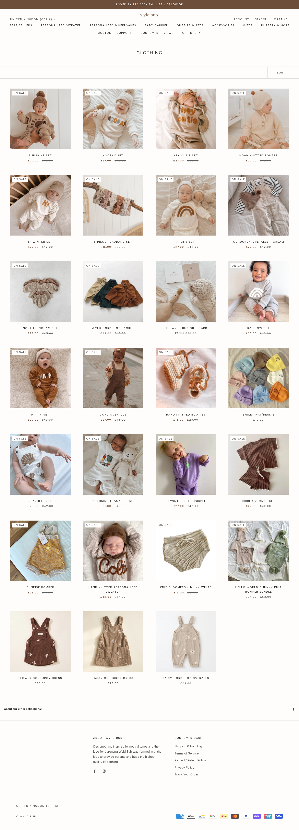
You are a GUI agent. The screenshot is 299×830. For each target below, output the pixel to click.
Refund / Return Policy (190, 760)
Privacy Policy (184, 767)
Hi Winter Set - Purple (186, 500)
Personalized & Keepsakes (113, 25)
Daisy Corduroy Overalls (186, 678)
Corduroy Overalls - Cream (258, 241)
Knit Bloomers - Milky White (186, 587)
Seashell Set (40, 500)
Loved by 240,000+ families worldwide (149, 4)
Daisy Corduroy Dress (113, 678)
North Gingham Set (40, 328)
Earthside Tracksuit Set (113, 500)
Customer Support (115, 32)
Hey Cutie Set (186, 155)
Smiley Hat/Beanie (258, 414)
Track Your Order (186, 774)
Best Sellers (21, 25)
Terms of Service (187, 753)
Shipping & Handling (188, 746)
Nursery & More (275, 25)
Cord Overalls (113, 414)
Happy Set (40, 414)
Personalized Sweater (61, 25)
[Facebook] (94, 770)
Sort (282, 72)
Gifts (248, 25)
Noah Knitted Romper (258, 155)
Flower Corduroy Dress (40, 678)
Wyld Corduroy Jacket (113, 328)
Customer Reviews (157, 32)
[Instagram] (104, 770)
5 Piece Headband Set (113, 241)
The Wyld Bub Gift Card (185, 328)
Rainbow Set (258, 328)
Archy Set (186, 241)
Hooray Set (113, 155)
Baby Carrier (156, 25)
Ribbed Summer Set (258, 500)
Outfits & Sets (190, 25)
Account (241, 19)
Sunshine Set (40, 155)
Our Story (191, 32)
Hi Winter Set (40, 241)
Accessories (223, 25)
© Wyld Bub (26, 816)
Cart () (281, 19)
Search (261, 19)
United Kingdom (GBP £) (31, 19)
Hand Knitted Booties (185, 414)
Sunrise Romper (40, 587)
